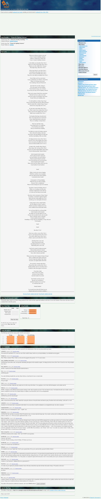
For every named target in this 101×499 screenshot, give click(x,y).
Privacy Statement (4, 497)
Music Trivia (81, 64)
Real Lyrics (81, 65)
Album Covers (82, 47)
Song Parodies (5, 37)
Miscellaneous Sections (84, 70)
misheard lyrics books (17, 12)
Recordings (81, 59)
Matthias (12, 45)
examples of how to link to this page (57, 490)
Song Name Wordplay (83, 69)
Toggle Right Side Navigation (96, 36)
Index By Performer (83, 51)
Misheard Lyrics (82, 42)
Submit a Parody (82, 62)
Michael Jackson (14, 41)
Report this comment (16, 351)
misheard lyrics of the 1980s (42, 12)
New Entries (81, 57)
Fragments (81, 54)
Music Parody (82, 44)
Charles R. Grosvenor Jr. (95, 497)
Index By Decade (82, 52)
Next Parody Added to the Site (45, 294)
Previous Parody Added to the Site (30, 294)
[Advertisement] (50, 24)
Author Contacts (82, 50)
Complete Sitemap (82, 72)
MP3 (27, 39)
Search (80, 61)
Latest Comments (82, 55)
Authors (80, 48)
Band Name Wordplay (83, 67)
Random (81, 58)
